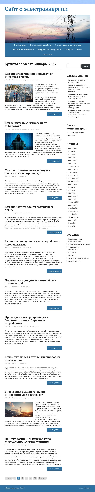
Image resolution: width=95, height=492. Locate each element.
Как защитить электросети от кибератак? (26, 124)
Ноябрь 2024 (73, 211)
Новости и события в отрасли (23, 50)
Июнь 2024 (72, 226)
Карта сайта (47, 54)
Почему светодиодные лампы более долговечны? (30, 281)
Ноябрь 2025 (73, 175)
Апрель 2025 (72, 196)
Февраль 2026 (73, 166)
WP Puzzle (87, 488)
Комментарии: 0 (35, 80)
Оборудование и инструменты (49, 50)
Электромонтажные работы (40, 45)
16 (35, 478)
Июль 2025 (72, 187)
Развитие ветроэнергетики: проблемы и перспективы (32, 243)
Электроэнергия (20, 45)
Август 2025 (72, 184)
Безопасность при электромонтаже (68, 45)
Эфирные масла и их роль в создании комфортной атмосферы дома (78, 96)
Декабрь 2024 (73, 208)
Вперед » (42, 478)
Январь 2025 (73, 205)
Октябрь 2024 (73, 214)
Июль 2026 (72, 151)
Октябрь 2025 (73, 178)
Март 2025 (72, 199)
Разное (79, 50)
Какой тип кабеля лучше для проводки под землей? (32, 358)
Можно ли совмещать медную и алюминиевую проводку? (27, 171)
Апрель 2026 (72, 160)
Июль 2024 (72, 223)
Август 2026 (72, 148)
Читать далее (54, 114)
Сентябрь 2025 (73, 181)
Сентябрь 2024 (73, 217)
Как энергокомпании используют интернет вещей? (29, 75)
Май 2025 (71, 193)
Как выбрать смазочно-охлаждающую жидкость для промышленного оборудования (79, 104)
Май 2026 (71, 157)
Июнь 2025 (72, 190)
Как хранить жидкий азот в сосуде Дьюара (78, 81)
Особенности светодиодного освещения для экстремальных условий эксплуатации (79, 114)
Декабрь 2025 (73, 172)
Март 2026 (72, 163)
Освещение (69, 50)
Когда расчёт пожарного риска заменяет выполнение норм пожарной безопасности (78, 88)
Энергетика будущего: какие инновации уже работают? (25, 393)
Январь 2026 (73, 169)
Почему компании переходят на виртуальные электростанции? (28, 440)
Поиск (69, 63)
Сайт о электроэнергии (36, 8)
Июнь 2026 (72, 154)
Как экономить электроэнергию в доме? (29, 208)
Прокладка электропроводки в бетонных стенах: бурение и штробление (27, 320)
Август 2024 (72, 220)
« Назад (8, 478)
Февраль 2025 (73, 202)
